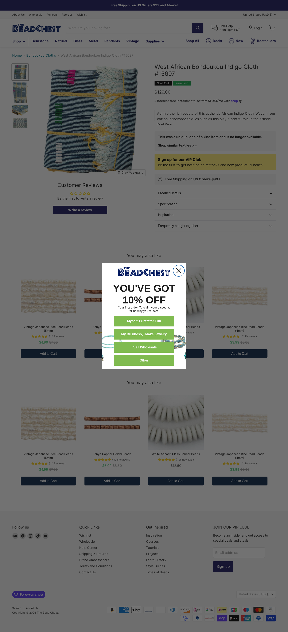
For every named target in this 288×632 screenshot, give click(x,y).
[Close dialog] (178, 270)
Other (144, 360)
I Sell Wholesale (144, 347)
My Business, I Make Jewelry (144, 334)
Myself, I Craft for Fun (144, 321)
